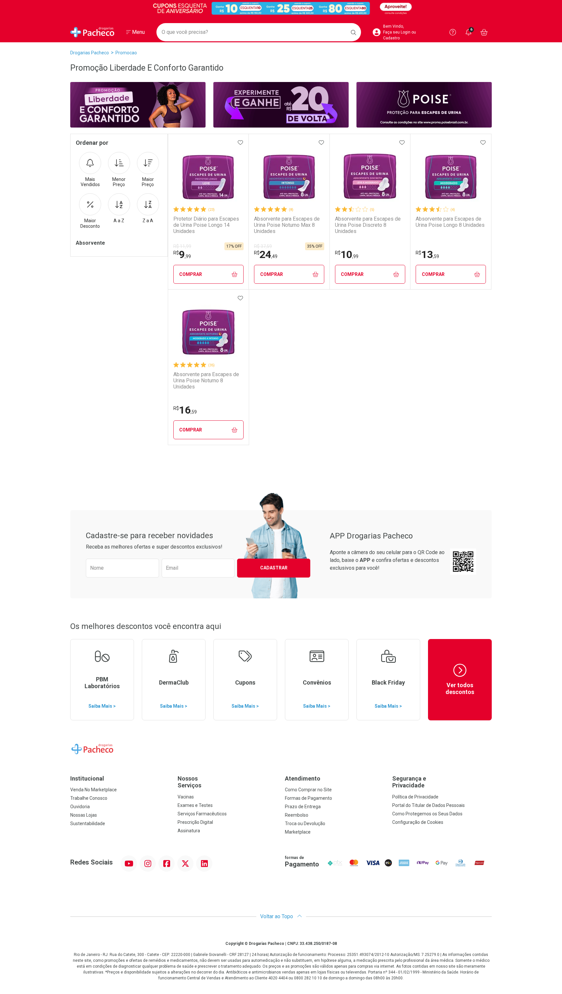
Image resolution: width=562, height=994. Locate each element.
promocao (126, 52)
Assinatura (189, 830)
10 (346, 254)
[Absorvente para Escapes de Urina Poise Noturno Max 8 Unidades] (289, 173)
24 (265, 254)
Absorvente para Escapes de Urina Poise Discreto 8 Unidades (368, 225)
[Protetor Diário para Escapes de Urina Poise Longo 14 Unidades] (208, 173)
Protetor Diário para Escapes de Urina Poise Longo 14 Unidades (206, 225)
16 (185, 410)
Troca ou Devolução (305, 823)
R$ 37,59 (263, 246)
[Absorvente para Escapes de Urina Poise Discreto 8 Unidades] (370, 173)
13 (427, 254)
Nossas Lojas (83, 815)
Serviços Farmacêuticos (202, 813)
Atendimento (302, 778)
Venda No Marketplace (93, 789)
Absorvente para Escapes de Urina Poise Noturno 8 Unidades (206, 380)
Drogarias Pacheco (89, 52)
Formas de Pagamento (308, 798)
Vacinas (186, 796)
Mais (90, 182)
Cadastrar (274, 567)
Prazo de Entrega (303, 806)
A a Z (119, 220)
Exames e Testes (195, 805)
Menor (119, 182)
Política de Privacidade (415, 796)
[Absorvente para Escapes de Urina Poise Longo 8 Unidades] (450, 173)
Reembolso (296, 815)
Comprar (190, 274)
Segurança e (409, 782)
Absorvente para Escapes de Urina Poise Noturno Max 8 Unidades (287, 225)
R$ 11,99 (182, 246)
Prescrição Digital (195, 822)
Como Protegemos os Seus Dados (427, 813)
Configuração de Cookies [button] (417, 822)
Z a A (147, 220)
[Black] (281, 8)
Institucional (87, 778)
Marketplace (298, 832)
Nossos (189, 782)
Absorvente (90, 243)
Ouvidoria (80, 806)
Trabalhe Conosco (88, 798)
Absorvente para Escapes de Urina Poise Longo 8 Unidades (450, 222)
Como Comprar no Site (308, 789)
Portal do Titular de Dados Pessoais (428, 805)
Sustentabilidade (87, 823)
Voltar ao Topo (277, 916)
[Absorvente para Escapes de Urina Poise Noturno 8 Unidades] (208, 328)
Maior (148, 182)
